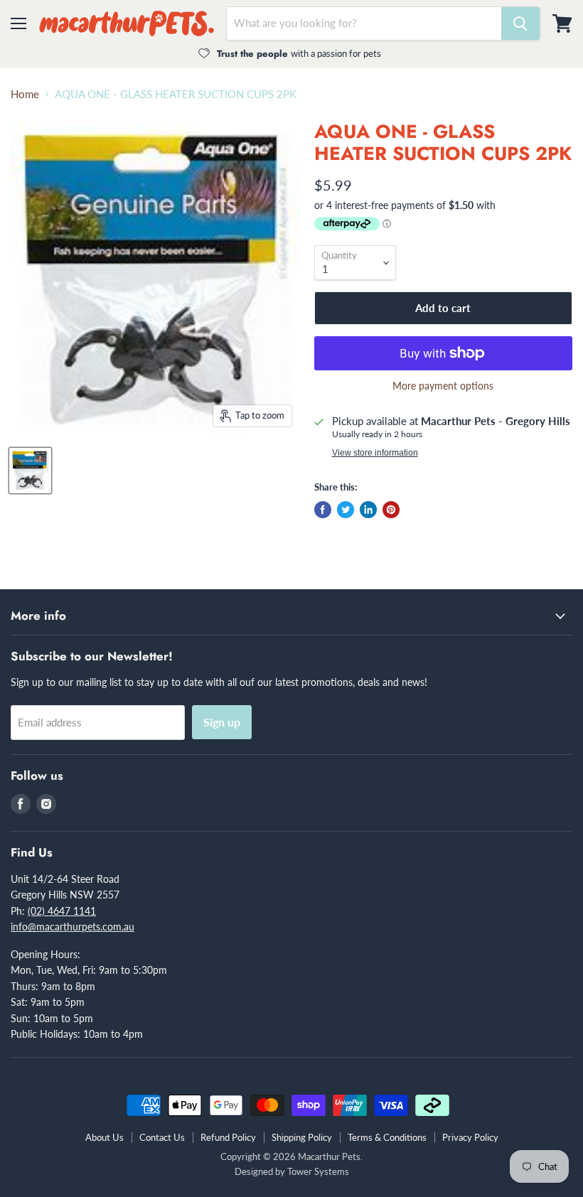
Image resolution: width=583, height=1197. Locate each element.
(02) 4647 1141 (62, 911)
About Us (104, 1137)
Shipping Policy (302, 1137)
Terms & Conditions (387, 1137)
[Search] (520, 23)
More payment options (442, 386)
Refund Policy (228, 1137)
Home (25, 94)
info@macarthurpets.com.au (72, 926)
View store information (375, 453)
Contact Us (162, 1137)
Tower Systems (318, 1171)
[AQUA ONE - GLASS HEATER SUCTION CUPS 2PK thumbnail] (30, 470)
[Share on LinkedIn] (368, 509)
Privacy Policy (470, 1137)
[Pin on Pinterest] (391, 509)
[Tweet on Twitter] (345, 509)
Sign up (221, 722)
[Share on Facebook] (322, 509)
